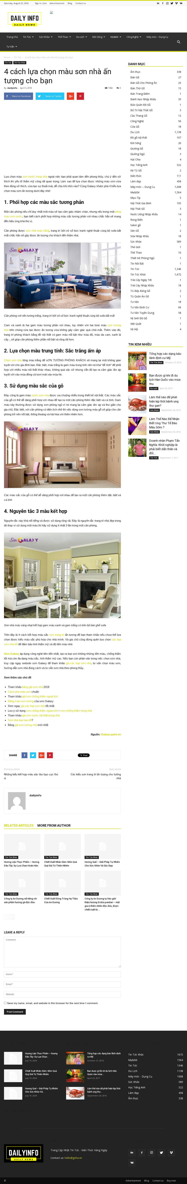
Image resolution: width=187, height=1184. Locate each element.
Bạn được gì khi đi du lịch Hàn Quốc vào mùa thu (164, 380)
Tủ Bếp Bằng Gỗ (140, 291)
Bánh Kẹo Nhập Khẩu (143, 99)
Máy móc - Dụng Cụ (140, 1076)
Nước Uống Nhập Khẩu (144, 214)
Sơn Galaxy (11, 653)
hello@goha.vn (73, 1158)
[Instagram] (167, 3)
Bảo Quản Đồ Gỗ (140, 104)
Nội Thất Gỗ (137, 208)
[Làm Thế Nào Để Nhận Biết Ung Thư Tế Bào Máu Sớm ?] (137, 426)
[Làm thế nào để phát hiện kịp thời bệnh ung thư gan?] (137, 404)
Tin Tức (27, 37)
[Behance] (158, 3)
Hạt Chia (135, 159)
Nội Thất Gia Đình (140, 203)
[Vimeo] (176, 3)
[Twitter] (172, 3)
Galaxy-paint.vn (111, 734)
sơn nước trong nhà (35, 176)
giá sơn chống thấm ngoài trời (40, 696)
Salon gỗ (135, 225)
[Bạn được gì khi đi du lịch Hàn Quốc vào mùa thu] (137, 382)
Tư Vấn (10, 46)
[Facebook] (163, 3)
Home (7, 57)
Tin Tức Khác (19, 62)
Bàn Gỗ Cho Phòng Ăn (143, 83)
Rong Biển (136, 219)
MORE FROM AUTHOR (53, 825)
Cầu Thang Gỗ (138, 115)
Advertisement (57, 3)
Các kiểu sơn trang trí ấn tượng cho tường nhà (96, 776)
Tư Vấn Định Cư (139, 307)
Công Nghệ (132, 37)
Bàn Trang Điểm (140, 93)
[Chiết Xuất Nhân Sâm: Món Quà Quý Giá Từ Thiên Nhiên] (62, 846)
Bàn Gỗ (134, 77)
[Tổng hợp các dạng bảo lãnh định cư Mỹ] (137, 361)
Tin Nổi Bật (137, 263)
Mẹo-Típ (135, 197)
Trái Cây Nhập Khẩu (142, 285)
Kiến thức (136, 176)
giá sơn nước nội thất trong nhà (41, 715)
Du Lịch (80, 37)
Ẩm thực (135, 72)
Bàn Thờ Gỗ (137, 88)
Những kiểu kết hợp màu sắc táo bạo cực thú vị (31, 776)
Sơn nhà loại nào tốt (20, 720)
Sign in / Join (41, 3)
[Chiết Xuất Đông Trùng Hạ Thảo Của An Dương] (62, 883)
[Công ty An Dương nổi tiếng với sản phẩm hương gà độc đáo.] (22, 883)
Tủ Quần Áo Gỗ (139, 296)
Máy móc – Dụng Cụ (157, 37)
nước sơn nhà (40, 395)
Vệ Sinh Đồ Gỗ (138, 318)
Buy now (171, 1180)
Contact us (80, 3)
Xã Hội (134, 329)
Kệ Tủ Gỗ (136, 170)
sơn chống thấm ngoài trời (42, 710)
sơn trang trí (56, 634)
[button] (178, 42)
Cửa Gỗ (134, 126)
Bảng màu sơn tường (21, 701)
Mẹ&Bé (114, 37)
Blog (70, 3)
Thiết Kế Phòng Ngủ (142, 258)
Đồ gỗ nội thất (138, 137)
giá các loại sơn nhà (78, 663)
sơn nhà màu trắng (37, 230)
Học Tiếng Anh (139, 165)
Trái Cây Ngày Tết (141, 280)
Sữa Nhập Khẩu (139, 236)
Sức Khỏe (44, 37)
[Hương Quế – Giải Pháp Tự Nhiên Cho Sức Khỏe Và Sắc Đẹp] (103, 846)
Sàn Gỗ (134, 230)
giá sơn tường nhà (26, 724)
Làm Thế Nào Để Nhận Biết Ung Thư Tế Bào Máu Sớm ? (164, 423)
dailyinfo (12, 88)
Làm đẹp (135, 181)
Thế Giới (135, 247)
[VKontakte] (181, 3)
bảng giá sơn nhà (32, 686)
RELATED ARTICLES (19, 825)
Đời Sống (97, 37)
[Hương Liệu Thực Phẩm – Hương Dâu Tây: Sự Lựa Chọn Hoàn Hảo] (22, 846)
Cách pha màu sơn (19, 691)
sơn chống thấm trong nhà (76, 710)
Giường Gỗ (136, 148)
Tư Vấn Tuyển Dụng (142, 312)
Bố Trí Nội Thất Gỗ (141, 110)
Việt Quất (135, 323)
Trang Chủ (12, 37)
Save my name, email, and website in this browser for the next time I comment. (52, 1003)
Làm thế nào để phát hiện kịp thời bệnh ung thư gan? (164, 401)
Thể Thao (63, 37)
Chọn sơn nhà (13, 360)
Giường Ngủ (137, 154)
